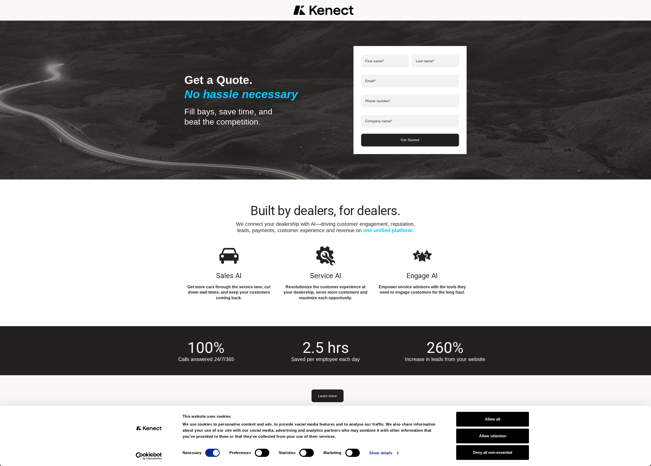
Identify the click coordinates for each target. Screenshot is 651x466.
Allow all (492, 419)
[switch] (262, 453)
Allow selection (492, 436)
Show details (380, 453)
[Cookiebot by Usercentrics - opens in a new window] (149, 456)
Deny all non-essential (492, 452)
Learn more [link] (327, 396)
